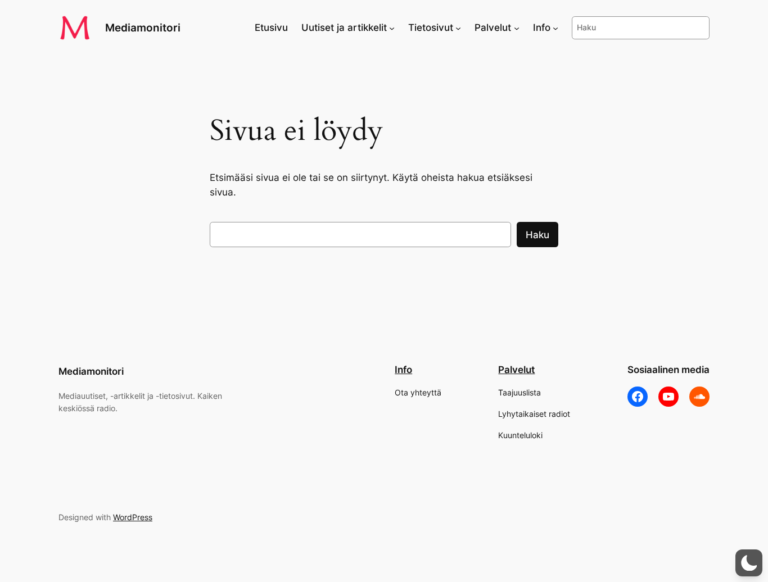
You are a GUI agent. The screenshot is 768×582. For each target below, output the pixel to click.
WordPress (132, 517)
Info (403, 369)
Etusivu (271, 27)
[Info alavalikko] (555, 27)
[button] (748, 562)
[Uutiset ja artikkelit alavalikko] (392, 27)
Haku (537, 234)
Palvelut (516, 369)
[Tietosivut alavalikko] (458, 27)
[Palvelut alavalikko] (516, 27)
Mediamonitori (142, 27)
